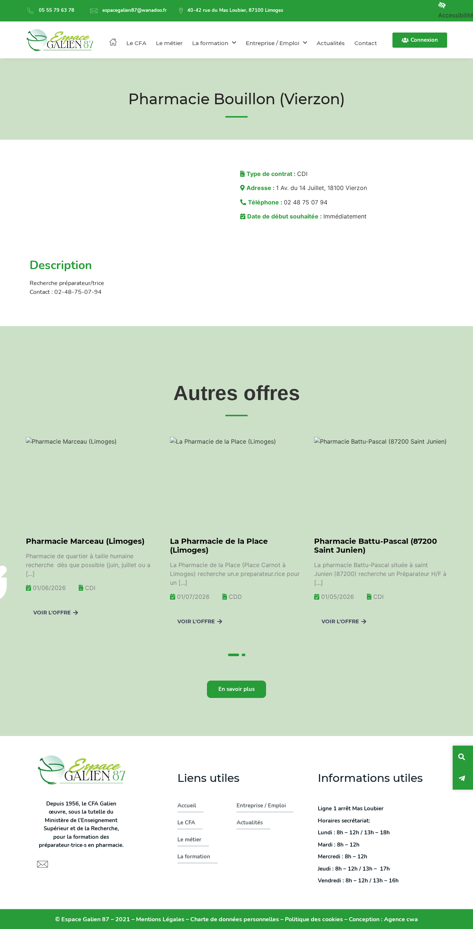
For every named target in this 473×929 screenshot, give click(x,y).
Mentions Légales (160, 919)
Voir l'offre (127, 621)
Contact (365, 43)
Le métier (169, 43)
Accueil (186, 805)
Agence (401, 919)
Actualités (331, 43)
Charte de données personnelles (234, 919)
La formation (210, 43)
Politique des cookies (314, 919)
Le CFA (136, 43)
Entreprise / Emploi (272, 43)
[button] (233, 654)
